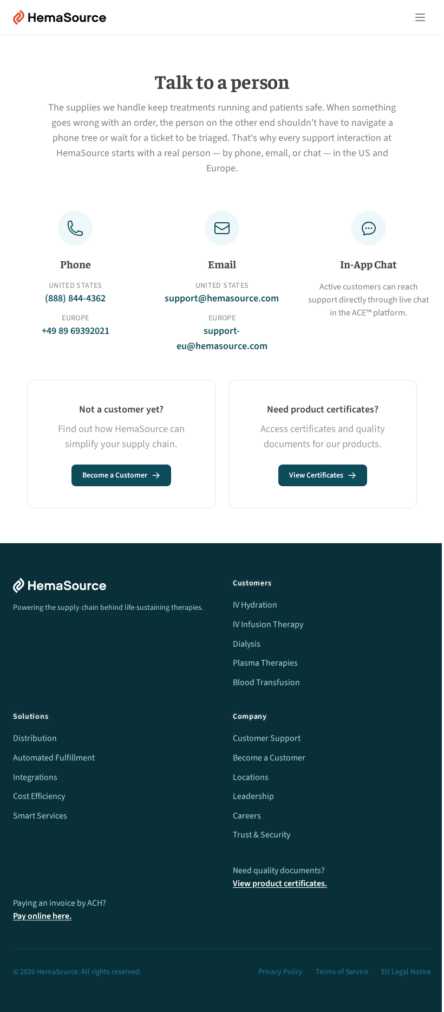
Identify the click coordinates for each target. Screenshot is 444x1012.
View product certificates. (280, 883)
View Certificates (316, 475)
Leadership (253, 796)
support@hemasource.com (222, 298)
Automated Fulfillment (54, 758)
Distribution (35, 738)
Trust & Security (261, 835)
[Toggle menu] (420, 17)
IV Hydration (255, 605)
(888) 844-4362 (75, 298)
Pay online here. (42, 916)
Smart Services (40, 816)
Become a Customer (114, 475)
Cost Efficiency (39, 796)
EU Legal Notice (406, 971)
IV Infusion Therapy (268, 624)
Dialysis (246, 644)
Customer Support (267, 738)
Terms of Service (342, 971)
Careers (247, 816)
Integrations (35, 777)
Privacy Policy (280, 971)
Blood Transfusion (266, 682)
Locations (251, 777)
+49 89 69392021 (75, 331)
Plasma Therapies (265, 663)
